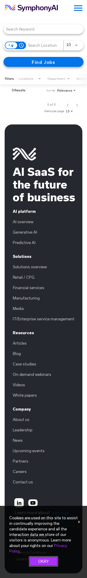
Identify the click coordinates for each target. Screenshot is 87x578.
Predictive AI (24, 242)
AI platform (24, 211)
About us (21, 419)
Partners (20, 461)
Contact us (23, 482)
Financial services (28, 287)
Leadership (22, 430)
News (18, 440)
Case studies (24, 364)
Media (18, 308)
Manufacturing (26, 298)
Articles (20, 343)
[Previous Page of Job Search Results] (67, 104)
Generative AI (25, 232)
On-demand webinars (32, 374)
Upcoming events (29, 450)
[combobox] (41, 29)
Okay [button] (43, 561)
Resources (23, 333)
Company (22, 409)
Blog (17, 353)
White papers (25, 395)
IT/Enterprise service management (43, 319)
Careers (20, 471)
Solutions (22, 256)
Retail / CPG (24, 277)
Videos (19, 385)
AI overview (23, 221)
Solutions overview (30, 267)
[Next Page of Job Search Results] (77, 104)
